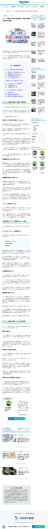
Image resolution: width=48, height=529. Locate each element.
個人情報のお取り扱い (30, 513)
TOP (3, 11)
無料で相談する (38, 526)
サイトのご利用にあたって (19, 513)
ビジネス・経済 (20, 6)
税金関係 (42, 6)
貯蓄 (34, 130)
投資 (34, 127)
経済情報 (35, 129)
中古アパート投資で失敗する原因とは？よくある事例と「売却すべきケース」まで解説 (23, 457)
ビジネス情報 (36, 125)
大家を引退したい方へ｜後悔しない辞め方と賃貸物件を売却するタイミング (23, 440)
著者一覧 (42, 172)
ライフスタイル (35, 6)
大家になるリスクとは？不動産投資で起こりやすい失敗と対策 (23, 472)
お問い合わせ (17, 418)
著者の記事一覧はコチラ (23, 414)
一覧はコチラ (27, 429)
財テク (27, 6)
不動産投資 (13, 6)
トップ (6, 6)
